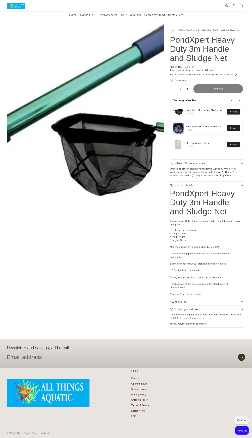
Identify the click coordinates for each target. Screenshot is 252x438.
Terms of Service (140, 405)
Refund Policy (138, 389)
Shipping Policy (139, 399)
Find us (135, 378)
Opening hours (139, 383)
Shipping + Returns (186, 309)
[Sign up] (241, 357)
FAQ (133, 416)
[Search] (226, 5)
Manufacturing (178, 301)
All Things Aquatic (22, 433)
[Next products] (239, 100)
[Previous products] (232, 100)
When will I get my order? (190, 163)
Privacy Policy (138, 394)
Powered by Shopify (41, 433)
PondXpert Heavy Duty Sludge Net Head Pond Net (205, 110)
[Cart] (241, 5)
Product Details (184, 185)
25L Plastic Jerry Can (197, 143)
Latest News (138, 410)
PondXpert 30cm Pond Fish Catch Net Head (205, 126)
